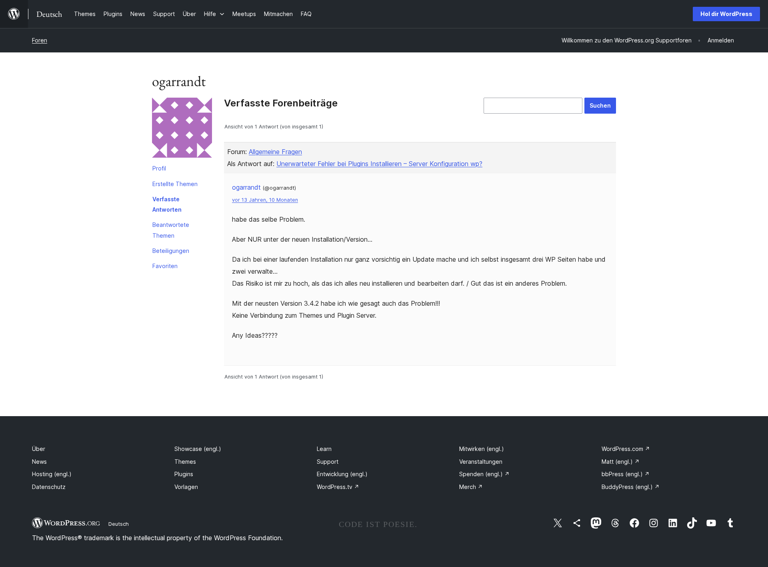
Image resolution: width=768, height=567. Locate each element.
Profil (159, 168)
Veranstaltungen (480, 461)
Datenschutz (49, 486)
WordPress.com (626, 448)
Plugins (183, 474)
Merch (471, 486)
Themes (185, 461)
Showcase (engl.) (197, 448)
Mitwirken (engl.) (481, 448)
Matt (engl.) (621, 461)
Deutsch (118, 524)
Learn (324, 448)
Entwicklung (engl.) (342, 474)
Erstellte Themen (175, 183)
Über (38, 448)
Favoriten (165, 265)
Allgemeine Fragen (275, 152)
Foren (39, 40)
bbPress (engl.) (626, 474)
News (39, 461)
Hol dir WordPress (726, 13)
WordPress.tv (338, 486)
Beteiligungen (170, 250)
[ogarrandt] (182, 129)
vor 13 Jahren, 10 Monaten (265, 200)
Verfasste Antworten (167, 204)
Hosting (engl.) (52, 474)
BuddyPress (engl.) (631, 486)
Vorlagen (186, 486)
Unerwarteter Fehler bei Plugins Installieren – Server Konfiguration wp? (379, 164)
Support (327, 461)
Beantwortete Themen (170, 229)
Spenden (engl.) (484, 474)
